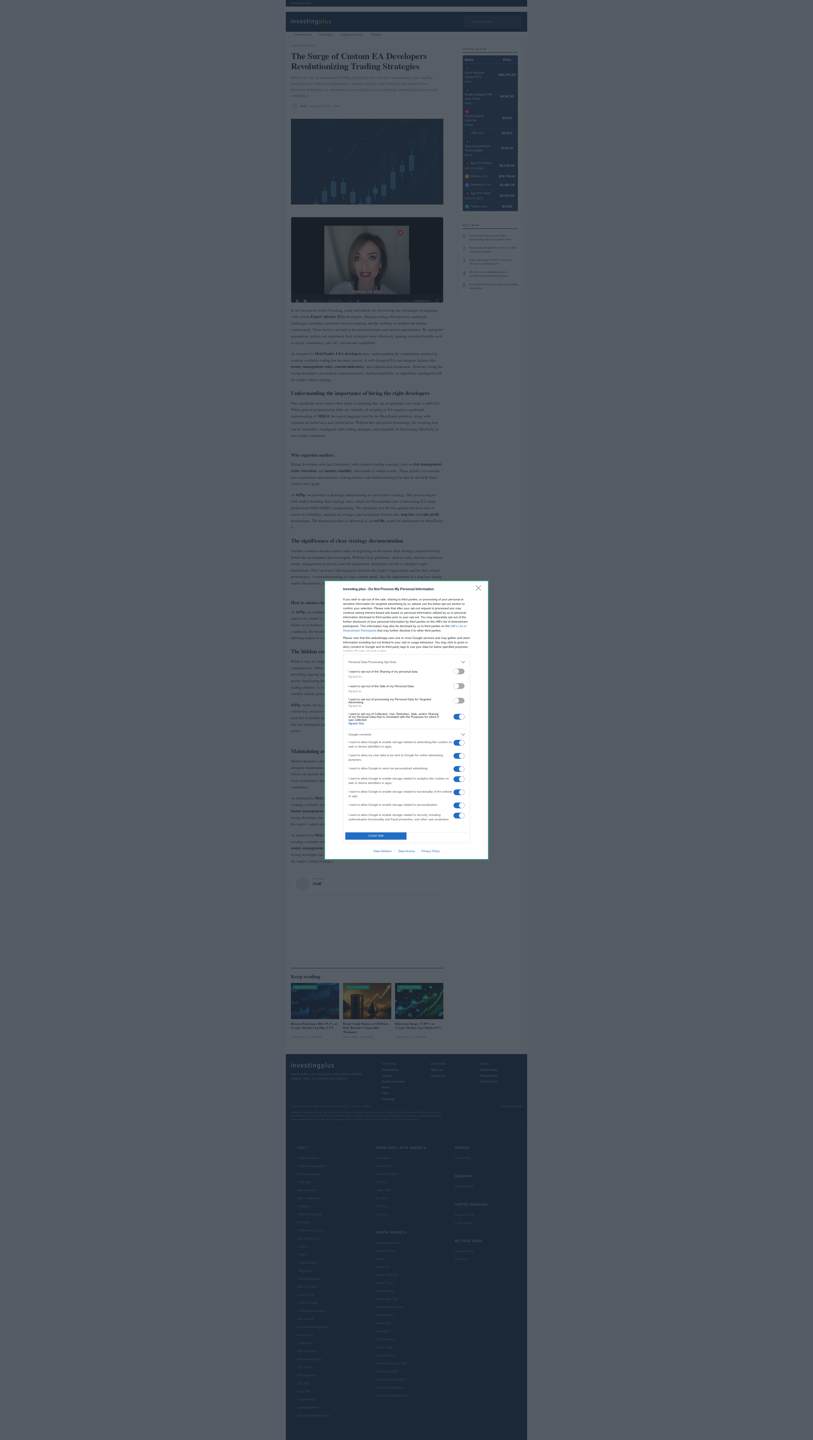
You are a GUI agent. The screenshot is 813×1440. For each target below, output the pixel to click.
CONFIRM (376, 835)
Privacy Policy (430, 851)
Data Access (406, 851)
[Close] (480, 589)
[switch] (459, 671)
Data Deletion (382, 851)
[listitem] (406, 662)
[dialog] (406, 720)
